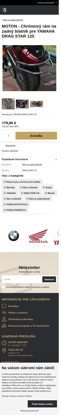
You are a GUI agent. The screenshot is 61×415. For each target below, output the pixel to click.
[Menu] (55, 10)
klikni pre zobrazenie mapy (20, 355)
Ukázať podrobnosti (29, 410)
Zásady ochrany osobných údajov (17, 396)
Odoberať (49, 279)
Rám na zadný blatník (32, 164)
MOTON (14, 150)
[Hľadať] (41, 10)
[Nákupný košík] (48, 10)
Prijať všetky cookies (42, 404)
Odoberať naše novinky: (29, 271)
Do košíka (36, 135)
